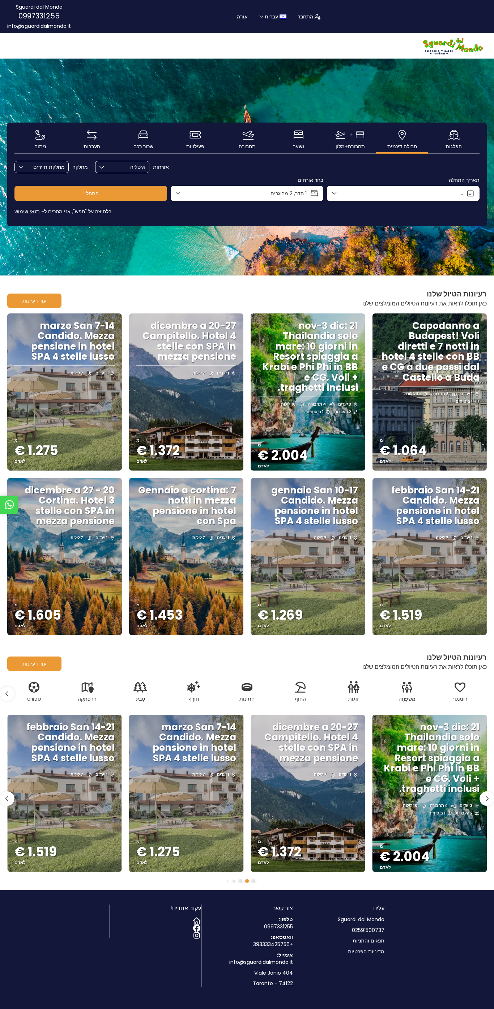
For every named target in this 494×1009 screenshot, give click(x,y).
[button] (7, 694)
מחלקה (80, 167)
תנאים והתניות (368, 940)
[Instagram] (197, 934)
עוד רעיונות (34, 300)
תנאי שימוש (27, 211)
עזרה (242, 16)
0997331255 (39, 16)
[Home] (197, 919)
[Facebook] (197, 927)
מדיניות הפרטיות (366, 951)
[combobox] (127, 167)
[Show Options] (143, 167)
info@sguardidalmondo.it (39, 26)
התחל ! (91, 193)
